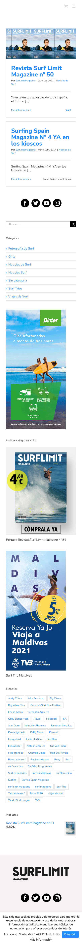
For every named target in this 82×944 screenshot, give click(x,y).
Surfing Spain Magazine (35, 780)
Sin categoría (17, 280)
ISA (64, 719)
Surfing (12, 780)
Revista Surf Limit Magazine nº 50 (41, 36)
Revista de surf (16, 759)
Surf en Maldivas (41, 773)
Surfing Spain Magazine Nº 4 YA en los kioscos (40, 137)
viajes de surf (55, 793)
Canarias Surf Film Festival (45, 705)
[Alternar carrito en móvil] (66, 6)
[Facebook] (25, 203)
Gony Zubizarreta (18, 719)
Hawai (37, 719)
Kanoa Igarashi (16, 732)
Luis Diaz (52, 739)
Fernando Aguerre (38, 712)
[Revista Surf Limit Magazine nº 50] (41, 44)
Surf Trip (61, 786)
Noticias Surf (17, 272)
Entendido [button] (70, 934)
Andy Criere (15, 698)
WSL (38, 800)
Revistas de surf (40, 759)
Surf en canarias (17, 773)
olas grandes (15, 753)
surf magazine (43, 786)
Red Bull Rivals (59, 753)
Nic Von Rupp (58, 746)
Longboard (14, 739)
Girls (11, 257)
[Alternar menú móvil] (74, 6)
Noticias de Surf (41, 55)
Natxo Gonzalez (36, 746)
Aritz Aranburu (35, 698)
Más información (20, 110)
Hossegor (51, 719)
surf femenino (64, 773)
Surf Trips (15, 288)
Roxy (57, 759)
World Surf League (19, 800)
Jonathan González (61, 725)
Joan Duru (14, 725)
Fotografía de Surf (21, 249)
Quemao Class (36, 753)
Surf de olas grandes (40, 766)
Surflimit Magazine (25, 80)
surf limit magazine (19, 786)
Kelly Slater (37, 732)
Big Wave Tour (16, 705)
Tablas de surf (16, 793)
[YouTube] (46, 203)
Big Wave (55, 698)
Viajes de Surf (18, 296)
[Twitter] (35, 203)
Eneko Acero (15, 712)
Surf (67, 759)
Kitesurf (53, 732)
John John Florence (35, 725)
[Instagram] (57, 203)
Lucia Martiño (34, 739)
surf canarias (15, 766)
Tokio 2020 (36, 793)
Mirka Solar (14, 746)
